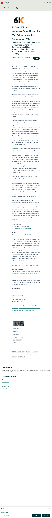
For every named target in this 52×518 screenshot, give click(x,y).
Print (3, 380)
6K (29, 57)
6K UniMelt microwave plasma (18, 351)
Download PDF (5, 382)
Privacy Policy (4, 512)
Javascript (5, 388)
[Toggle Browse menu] (47, 7)
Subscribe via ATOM (7, 386)
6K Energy (28, 351)
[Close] (49, 508)
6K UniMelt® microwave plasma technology (17, 330)
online (17, 215)
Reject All (46, 515)
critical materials (21, 356)
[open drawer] (50, 3)
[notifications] (47, 3)
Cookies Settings (5, 515)
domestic (14, 356)
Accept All (36, 515)
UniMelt (16, 148)
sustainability (14, 354)
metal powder (31, 354)
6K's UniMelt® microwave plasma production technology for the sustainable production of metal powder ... (18, 338)
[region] (26, 512)
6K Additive (34, 351)
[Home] (7, 3)
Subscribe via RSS (6, 384)
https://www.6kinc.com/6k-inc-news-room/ (22, 228)
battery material (23, 354)
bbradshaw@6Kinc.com (20, 299)
